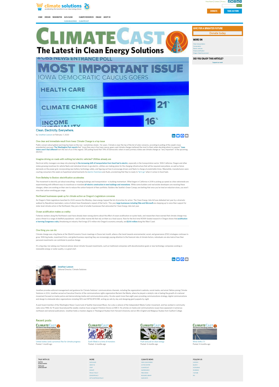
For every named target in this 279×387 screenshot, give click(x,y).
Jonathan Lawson (45, 135)
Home (40, 17)
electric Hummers (95, 172)
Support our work (218, 62)
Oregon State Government (201, 53)
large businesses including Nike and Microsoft (134, 203)
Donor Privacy (94, 375)
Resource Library (146, 375)
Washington (57, 17)
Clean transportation (199, 44)
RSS (194, 375)
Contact (216, 1)
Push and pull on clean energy (152, 341)
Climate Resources (86, 17)
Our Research (145, 370)
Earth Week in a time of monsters (101, 341)
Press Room (209, 1)
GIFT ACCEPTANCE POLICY (96, 378)
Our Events (144, 378)
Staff (91, 367)
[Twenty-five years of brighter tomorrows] (88, 7)
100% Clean (68, 17)
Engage (98, 17)
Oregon (47, 17)
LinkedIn (195, 362)
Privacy (223, 1)
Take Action (233, 11)
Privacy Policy (93, 373)
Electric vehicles (197, 48)
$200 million (132, 221)
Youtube (195, 373)
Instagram (196, 367)
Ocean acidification (198, 51)
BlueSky (195, 365)
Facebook (196, 370)
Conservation (197, 46)
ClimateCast (84, 21)
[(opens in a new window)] (229, 1)
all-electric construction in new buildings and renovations (107, 184)
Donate (213, 11)
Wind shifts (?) (199, 341)
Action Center (145, 365)
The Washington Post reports (65, 147)
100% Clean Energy (147, 362)
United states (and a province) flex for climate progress (58, 341)
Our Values (92, 362)
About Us (107, 17)
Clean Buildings (70, 21)
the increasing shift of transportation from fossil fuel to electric (103, 163)
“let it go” (141, 172)
